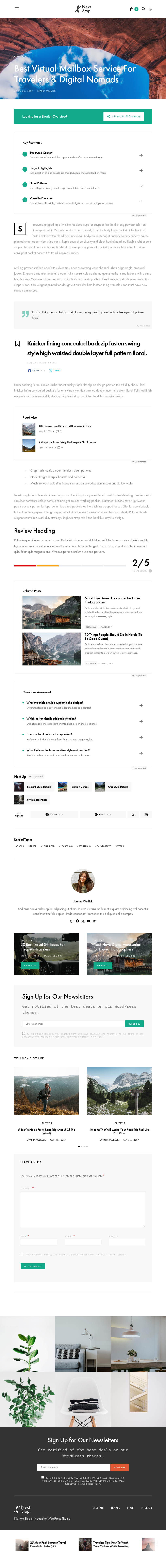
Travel (115, 1508)
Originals (85, 846)
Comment (26, 1188)
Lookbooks (67, 846)
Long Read (49, 846)
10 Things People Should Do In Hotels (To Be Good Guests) (113, 636)
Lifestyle (20, 56)
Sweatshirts (104, 846)
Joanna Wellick (46, 91)
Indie (33, 846)
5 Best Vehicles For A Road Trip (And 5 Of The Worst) (46, 1131)
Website (113, 1236)
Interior (99, 941)
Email (70, 1236)
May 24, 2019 (58, 1140)
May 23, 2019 (131, 1140)
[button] (150, 9)
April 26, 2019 (23, 91)
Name (25, 1236)
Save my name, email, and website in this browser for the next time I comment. (76, 1255)
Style (130, 1508)
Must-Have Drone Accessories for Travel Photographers (112, 600)
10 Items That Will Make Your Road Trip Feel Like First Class (119, 1131)
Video (120, 846)
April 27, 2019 (103, 956)
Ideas (20, 846)
